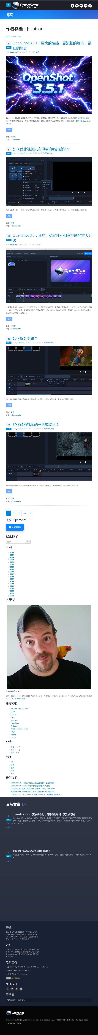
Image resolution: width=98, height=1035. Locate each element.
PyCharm (14, 726)
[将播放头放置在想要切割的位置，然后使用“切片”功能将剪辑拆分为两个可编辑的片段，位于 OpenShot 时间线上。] (49, 370)
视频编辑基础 (48, 153)
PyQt (13, 732)
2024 (12, 557)
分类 (9, 742)
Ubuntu (13, 737)
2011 (12, 588)
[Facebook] (72, 6)
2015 (12, 579)
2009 (12, 593)
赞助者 (10, 994)
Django (13, 714)
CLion (13, 711)
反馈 (12, 765)
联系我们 (11, 962)
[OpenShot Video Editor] (24, 5)
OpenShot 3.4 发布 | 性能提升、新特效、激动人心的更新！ (33, 788)
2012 (12, 586)
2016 (12, 576)
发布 (37, 52)
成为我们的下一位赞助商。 (16, 1000)
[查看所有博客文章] (24, 804)
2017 (12, 574)
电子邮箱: (13, 974)
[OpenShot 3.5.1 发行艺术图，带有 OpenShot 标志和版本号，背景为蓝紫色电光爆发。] (49, 84)
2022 (12, 562)
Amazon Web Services (19, 709)
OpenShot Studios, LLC (46, 1020)
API (12, 762)
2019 (12, 569)
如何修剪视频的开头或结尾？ (36, 424)
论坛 (19, 974)
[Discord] (81, 6)
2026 (12, 552)
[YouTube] (85, 6)
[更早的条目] (30, 513)
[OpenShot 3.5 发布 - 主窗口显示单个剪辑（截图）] (49, 275)
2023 (12, 560)
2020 (12, 567)
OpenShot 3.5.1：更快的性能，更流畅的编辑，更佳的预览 (32, 783)
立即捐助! (16, 527)
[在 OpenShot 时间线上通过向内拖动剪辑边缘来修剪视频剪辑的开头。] (49, 456)
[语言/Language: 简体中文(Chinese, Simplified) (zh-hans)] (90, 6)
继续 (9, 129)
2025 (12, 555)
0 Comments (16, 226)
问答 (12, 223)
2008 (12, 596)
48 (24, 513)
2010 (12, 591)
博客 (9, 14)
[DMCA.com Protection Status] (13, 978)
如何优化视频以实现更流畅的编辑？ (41, 149)
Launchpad (15, 723)
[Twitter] (77, 6)
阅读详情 (9, 827)
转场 (12, 770)
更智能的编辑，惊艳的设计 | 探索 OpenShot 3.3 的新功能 (32, 791)
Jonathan (13, 52)
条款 (72, 1020)
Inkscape (14, 720)
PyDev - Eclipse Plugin (19, 729)
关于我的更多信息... (18, 698)
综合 (12, 747)
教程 (12, 752)
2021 (12, 564)
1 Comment (15, 139)
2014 (12, 581)
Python (13, 734)
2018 (12, 572)
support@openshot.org (21, 971)
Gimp (13, 717)
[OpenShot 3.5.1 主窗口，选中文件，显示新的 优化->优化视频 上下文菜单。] (49, 181)
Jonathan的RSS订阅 (13, 36)
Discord (24, 974)
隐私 (68, 1020)
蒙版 (12, 768)
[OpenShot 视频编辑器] (15, 1013)
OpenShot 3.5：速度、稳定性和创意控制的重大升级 (30, 786)
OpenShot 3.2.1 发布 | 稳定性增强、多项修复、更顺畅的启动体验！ (36, 794)
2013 (12, 584)
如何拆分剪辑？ (25, 338)
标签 (9, 757)
